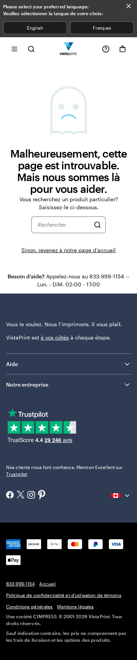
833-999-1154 (20, 583)
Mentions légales (75, 606)
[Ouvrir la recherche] (31, 48)
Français (102, 27)
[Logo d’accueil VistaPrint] (69, 49)
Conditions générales (29, 606)
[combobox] (63, 225)
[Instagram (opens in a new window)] (31, 496)
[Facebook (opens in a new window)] (10, 496)
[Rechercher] (97, 225)
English (35, 27)
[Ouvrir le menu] (14, 49)
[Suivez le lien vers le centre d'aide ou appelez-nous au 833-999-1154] (105, 49)
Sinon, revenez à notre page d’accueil (68, 250)
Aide (12, 364)
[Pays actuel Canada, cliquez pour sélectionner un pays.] (121, 495)
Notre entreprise (27, 384)
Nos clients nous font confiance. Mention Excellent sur (64, 470)
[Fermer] (128, 6)
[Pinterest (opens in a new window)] (42, 495)
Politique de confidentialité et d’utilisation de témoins (63, 595)
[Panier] (122, 49)
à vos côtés (55, 337)
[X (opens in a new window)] (20, 495)
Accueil (47, 583)
